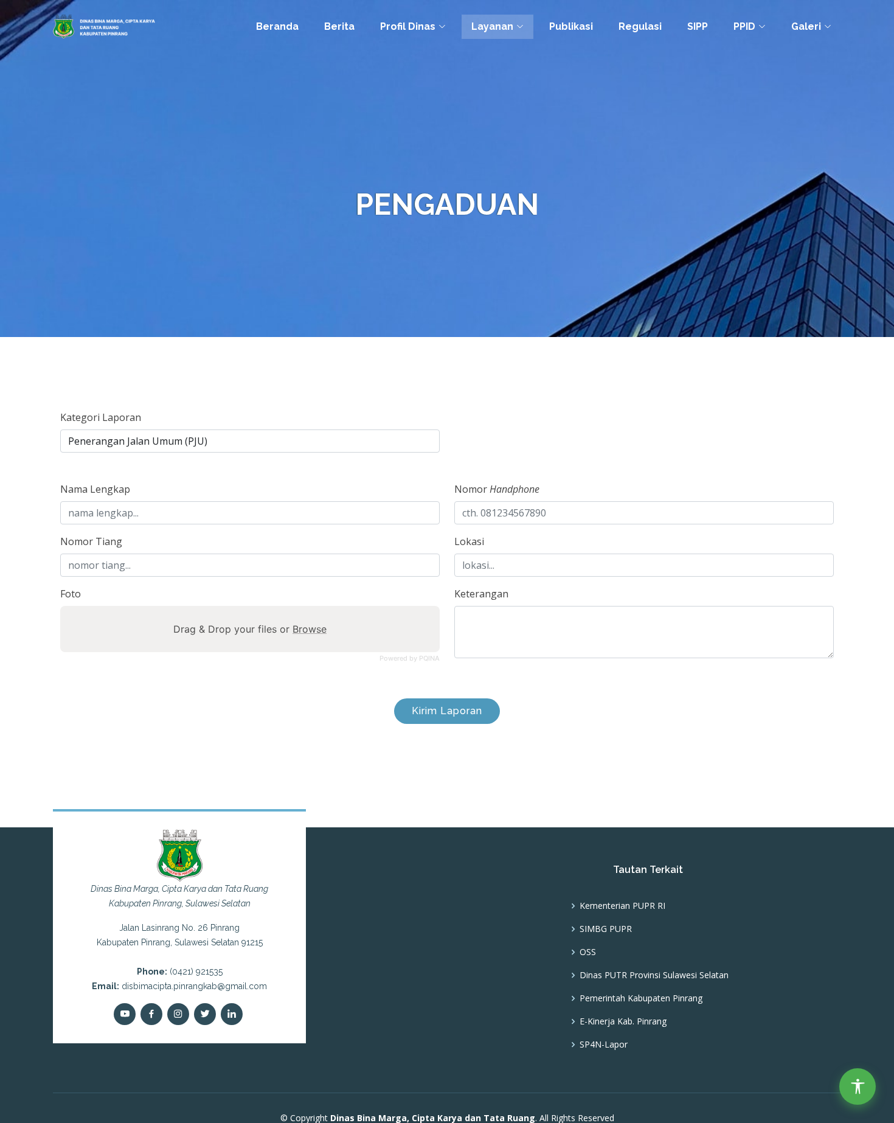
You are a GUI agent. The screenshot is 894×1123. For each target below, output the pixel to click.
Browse (310, 629)
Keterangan (481, 593)
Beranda (277, 26)
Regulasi (640, 26)
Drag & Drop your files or (250, 629)
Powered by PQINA (409, 658)
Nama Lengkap (95, 489)
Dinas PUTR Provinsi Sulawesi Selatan (654, 975)
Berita (339, 26)
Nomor (496, 489)
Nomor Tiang (91, 541)
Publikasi (571, 26)
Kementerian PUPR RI (622, 906)
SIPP (697, 26)
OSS (588, 952)
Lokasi (469, 541)
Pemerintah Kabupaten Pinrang (641, 998)
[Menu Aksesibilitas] (857, 1086)
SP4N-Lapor (604, 1044)
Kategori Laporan (100, 417)
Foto (70, 593)
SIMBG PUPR (606, 929)
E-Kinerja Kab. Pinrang (623, 1021)
